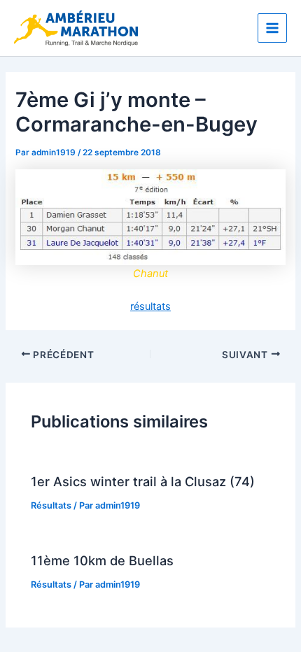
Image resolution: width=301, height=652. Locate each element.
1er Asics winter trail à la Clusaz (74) (143, 481)
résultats (150, 306)
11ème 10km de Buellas (102, 560)
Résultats (51, 505)
